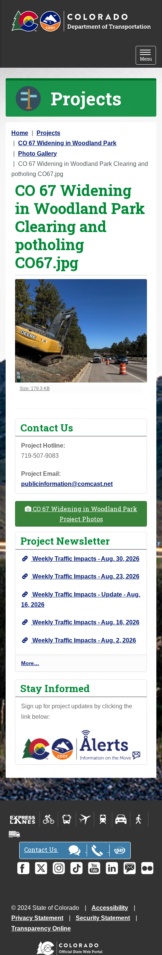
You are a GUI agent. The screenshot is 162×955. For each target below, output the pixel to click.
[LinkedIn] (112, 868)
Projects (48, 133)
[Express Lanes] (23, 819)
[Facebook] (23, 868)
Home (19, 133)
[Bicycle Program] (49, 819)
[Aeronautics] (85, 819)
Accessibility (110, 908)
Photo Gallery (37, 153)
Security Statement (103, 918)
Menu (148, 56)
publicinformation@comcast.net (67, 484)
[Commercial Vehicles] (14, 834)
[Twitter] (41, 868)
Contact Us (41, 849)
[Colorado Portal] (71, 946)
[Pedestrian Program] (139, 819)
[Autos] (121, 819)
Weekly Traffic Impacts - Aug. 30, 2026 (85, 559)
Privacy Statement (37, 918)
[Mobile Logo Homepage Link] (81, 21)
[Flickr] (147, 868)
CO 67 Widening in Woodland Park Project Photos (84, 514)
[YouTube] (94, 868)
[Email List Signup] (130, 868)
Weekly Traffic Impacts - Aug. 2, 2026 (83, 640)
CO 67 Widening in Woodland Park (67, 143)
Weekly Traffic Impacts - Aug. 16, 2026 (85, 622)
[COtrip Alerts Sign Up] (81, 744)
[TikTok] (76, 868)
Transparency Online (41, 928)
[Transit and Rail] (67, 819)
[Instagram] (59, 868)
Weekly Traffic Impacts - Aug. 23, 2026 (85, 576)
